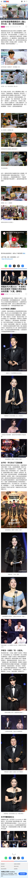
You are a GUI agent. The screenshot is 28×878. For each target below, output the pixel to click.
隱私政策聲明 (3, 868)
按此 (24, 253)
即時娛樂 (3, 26)
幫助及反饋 (16, 866)
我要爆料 (16, 868)
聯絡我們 (3, 863)
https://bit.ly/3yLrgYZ (7, 259)
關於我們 (3, 866)
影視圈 (2, 294)
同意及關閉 (22, 873)
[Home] (6, 1)
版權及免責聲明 (17, 863)
